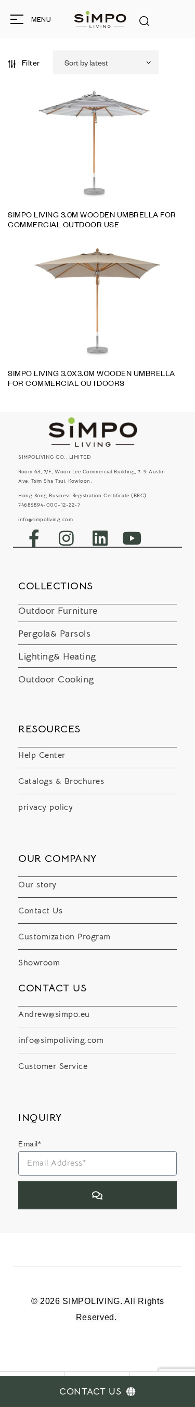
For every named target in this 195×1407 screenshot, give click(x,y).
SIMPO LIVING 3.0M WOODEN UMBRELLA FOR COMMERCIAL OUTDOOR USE (92, 219)
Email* (29, 1143)
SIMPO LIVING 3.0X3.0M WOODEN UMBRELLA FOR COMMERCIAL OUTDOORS (91, 378)
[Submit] (97, 1195)
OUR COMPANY (57, 858)
